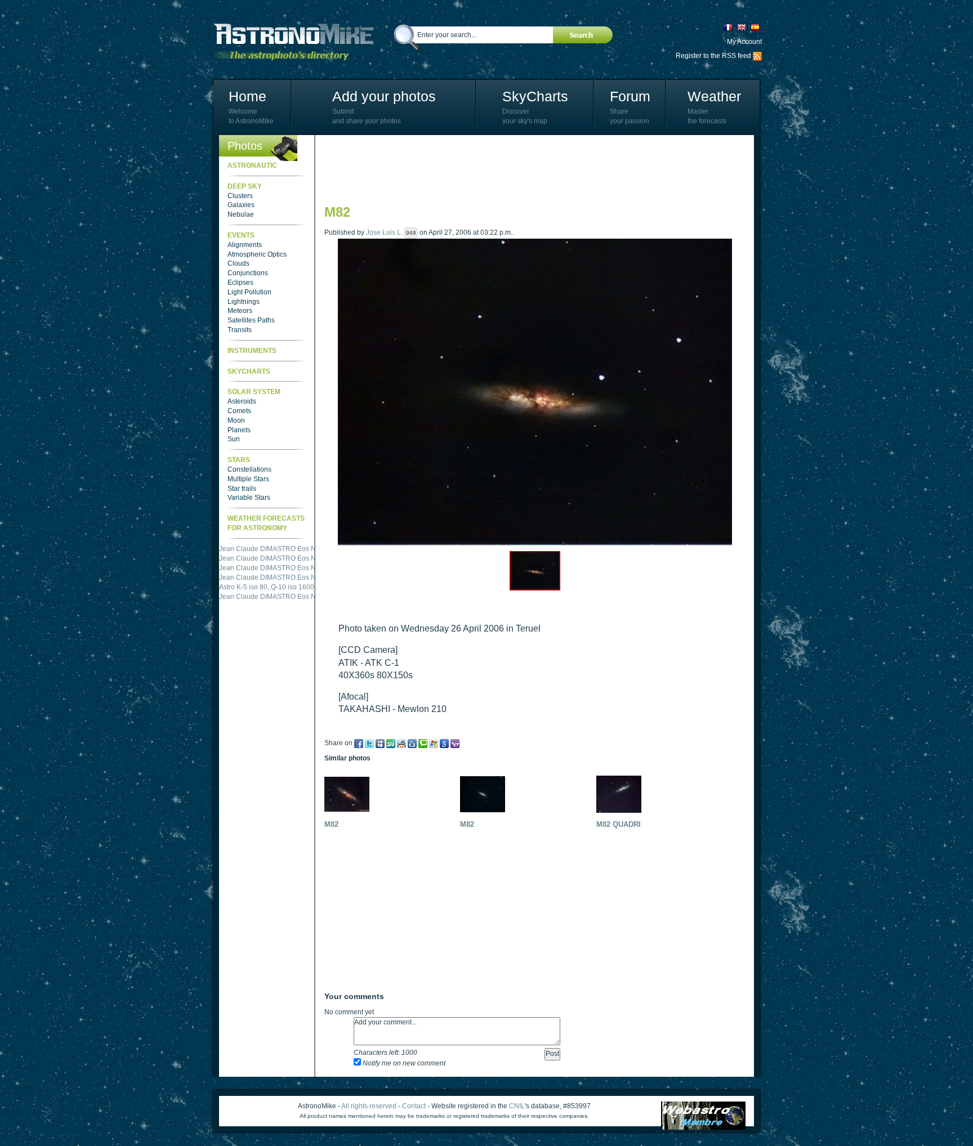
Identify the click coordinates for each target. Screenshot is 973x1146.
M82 (331, 824)
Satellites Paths (251, 320)
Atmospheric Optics (257, 254)
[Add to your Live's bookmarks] (433, 743)
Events (241, 235)
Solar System (253, 392)
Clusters (240, 196)
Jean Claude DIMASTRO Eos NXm (272, 549)
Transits (239, 330)
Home (247, 96)
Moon (236, 420)
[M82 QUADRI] (621, 794)
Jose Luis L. (384, 232)
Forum (630, 96)
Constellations (249, 469)
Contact (414, 1106)
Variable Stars (248, 498)
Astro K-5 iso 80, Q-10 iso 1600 (266, 587)
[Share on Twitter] (369, 743)
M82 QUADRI (618, 824)
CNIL (517, 1106)
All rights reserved (368, 1106)
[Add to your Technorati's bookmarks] (422, 743)
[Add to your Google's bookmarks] (444, 743)
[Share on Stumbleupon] (390, 743)
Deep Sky (244, 186)
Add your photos (384, 96)
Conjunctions (247, 273)
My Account (744, 42)
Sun (233, 439)
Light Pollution (249, 292)
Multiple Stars (248, 479)
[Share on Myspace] (380, 743)
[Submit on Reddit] (401, 743)
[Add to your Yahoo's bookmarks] (454, 743)
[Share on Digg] (412, 743)
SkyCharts (535, 96)
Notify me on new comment (403, 1063)
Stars (238, 460)
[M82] (349, 794)
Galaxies (241, 205)
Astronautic (252, 165)
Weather (714, 96)
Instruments (251, 351)
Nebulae (240, 214)
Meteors (239, 311)
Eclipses (240, 282)
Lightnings (243, 302)
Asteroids (241, 401)
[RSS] (757, 56)
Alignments (244, 245)
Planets (239, 430)
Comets (239, 411)
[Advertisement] (529, 169)
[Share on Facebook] (358, 743)
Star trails (241, 489)
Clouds (238, 263)
